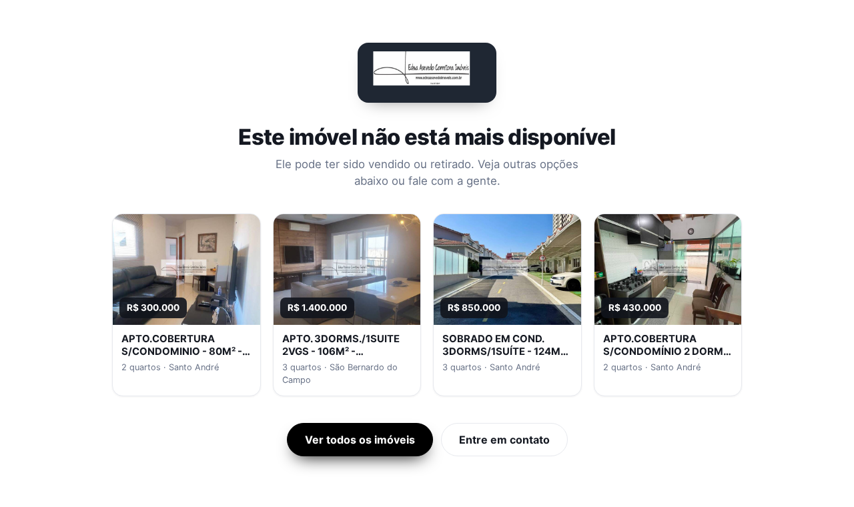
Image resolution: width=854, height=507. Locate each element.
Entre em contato (504, 439)
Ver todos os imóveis (360, 439)
